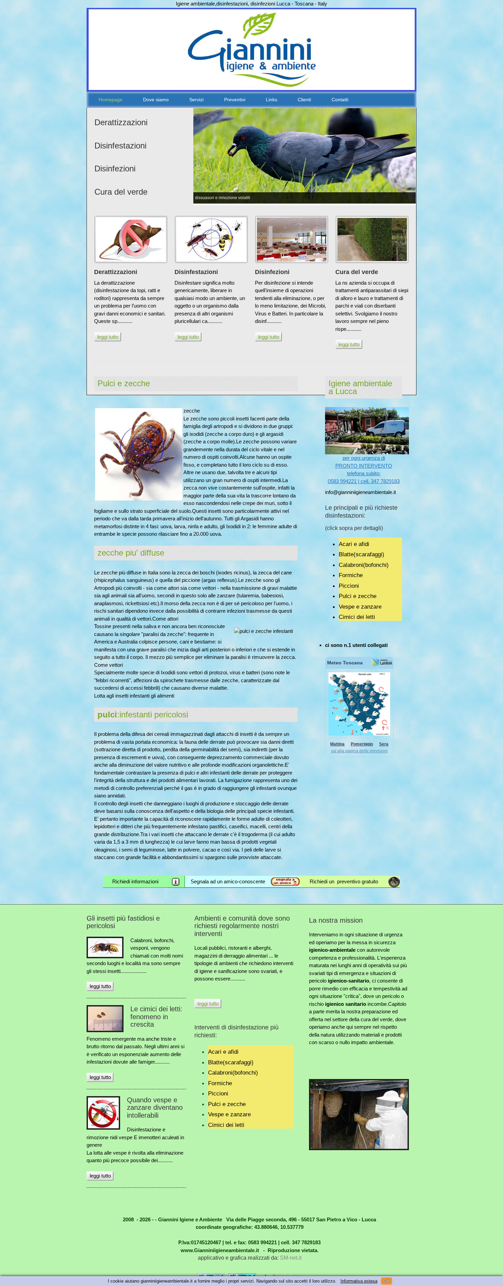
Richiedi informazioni (135, 881)
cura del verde (376, 1019)
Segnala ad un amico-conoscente (228, 881)
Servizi (196, 99)
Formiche (351, 575)
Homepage (110, 99)
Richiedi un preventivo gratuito (344, 881)
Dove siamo (156, 99)
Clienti (304, 99)
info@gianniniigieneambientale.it (360, 492)
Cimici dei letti (357, 616)
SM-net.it (290, 1258)
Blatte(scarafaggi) (361, 554)
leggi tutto (107, 337)
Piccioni (349, 585)
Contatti (340, 99)
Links (271, 99)
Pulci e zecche (357, 596)
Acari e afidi (354, 544)
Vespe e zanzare (360, 606)
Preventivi (234, 99)
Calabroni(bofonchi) (364, 564)
